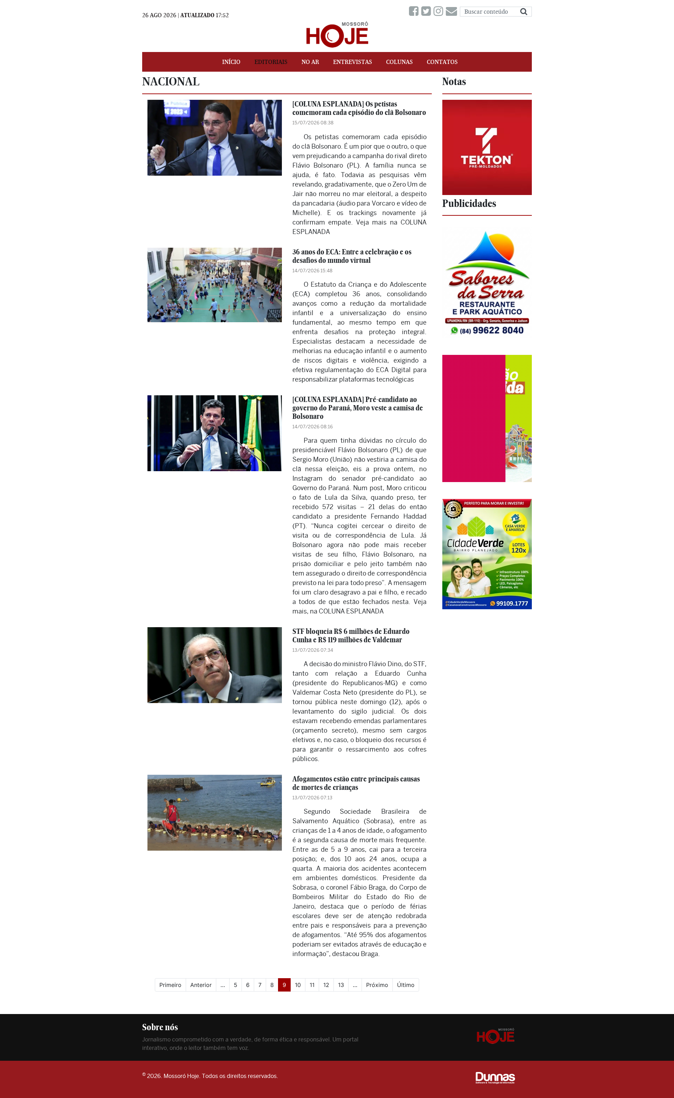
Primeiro (170, 984)
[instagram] (440, 11)
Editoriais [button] (271, 61)
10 (298, 984)
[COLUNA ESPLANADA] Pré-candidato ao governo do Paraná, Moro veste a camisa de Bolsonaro (357, 408)
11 (312, 984)
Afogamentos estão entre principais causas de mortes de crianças (356, 783)
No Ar (310, 61)
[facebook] (415, 11)
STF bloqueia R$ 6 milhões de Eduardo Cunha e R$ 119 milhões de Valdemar (351, 635)
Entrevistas (352, 61)
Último (406, 984)
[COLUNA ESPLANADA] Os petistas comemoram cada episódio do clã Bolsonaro (359, 108)
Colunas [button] (399, 61)
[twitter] (427, 11)
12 (326, 984)
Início (231, 61)
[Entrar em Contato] (453, 11)
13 (341, 984)
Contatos (442, 61)
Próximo (377, 984)
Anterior (201, 984)
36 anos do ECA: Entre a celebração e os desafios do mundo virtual (351, 256)
